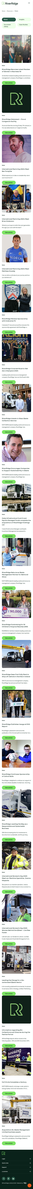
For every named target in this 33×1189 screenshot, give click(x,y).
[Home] (16, 1153)
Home (3, 11)
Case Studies (23, 24)
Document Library (7, 25)
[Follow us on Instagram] (8, 1178)
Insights (21, 19)
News (6, 19)
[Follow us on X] (3, 1178)
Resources (10, 11)
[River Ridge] (10, 3)
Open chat (21, 1185)
